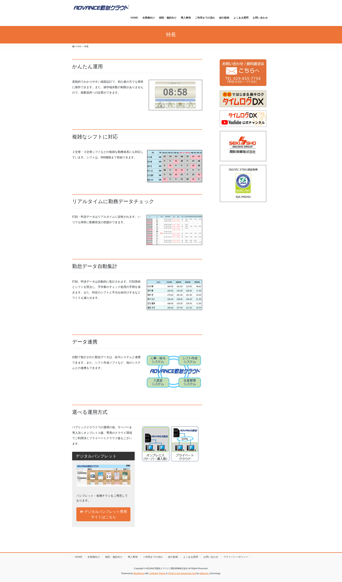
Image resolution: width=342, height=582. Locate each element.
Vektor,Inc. (204, 573)
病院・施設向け (114, 556)
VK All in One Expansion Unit (182, 573)
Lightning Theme (157, 573)
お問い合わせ (210, 556)
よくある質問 (190, 556)
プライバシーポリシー (235, 556)
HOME (78, 556)
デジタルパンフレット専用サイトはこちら (105, 514)
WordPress (138, 573)
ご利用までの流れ (153, 556)
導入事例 (133, 556)
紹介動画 (173, 556)
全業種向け (93, 556)
